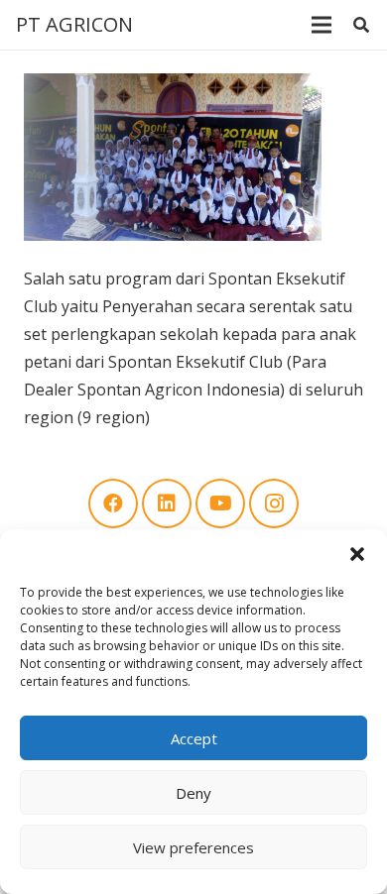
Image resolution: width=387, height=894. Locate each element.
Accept (194, 738)
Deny (193, 793)
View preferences (193, 847)
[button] (357, 554)
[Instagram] (274, 503)
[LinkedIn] (167, 503)
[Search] (361, 25)
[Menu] (321, 25)
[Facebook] (113, 503)
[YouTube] (220, 503)
